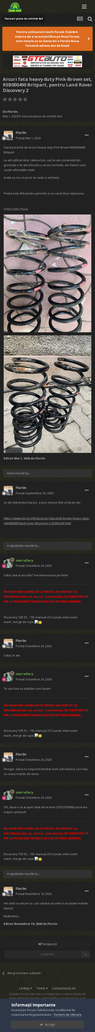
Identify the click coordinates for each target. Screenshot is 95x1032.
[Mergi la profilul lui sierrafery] (8, 563)
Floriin (13, 111)
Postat (28, 138)
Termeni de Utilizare (67, 1014)
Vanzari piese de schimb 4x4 (42, 116)
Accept (49, 1024)
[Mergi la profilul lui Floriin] (8, 135)
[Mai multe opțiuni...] (86, 135)
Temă (41, 988)
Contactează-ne (64, 988)
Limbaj (24, 988)
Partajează (49, 944)
